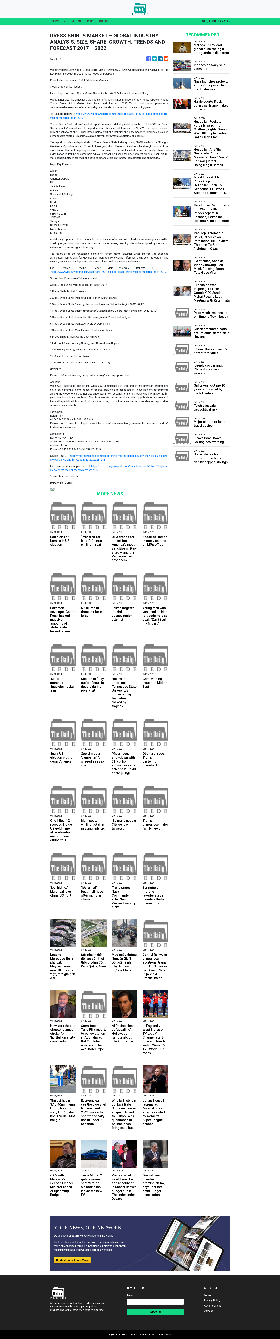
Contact (208, 1310)
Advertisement (212, 1305)
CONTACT (103, 21)
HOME (55, 21)
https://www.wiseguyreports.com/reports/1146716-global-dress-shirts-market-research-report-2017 (108, 271)
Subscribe (155, 1311)
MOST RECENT (72, 21)
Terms (207, 1295)
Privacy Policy (212, 1300)
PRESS (89, 21)
